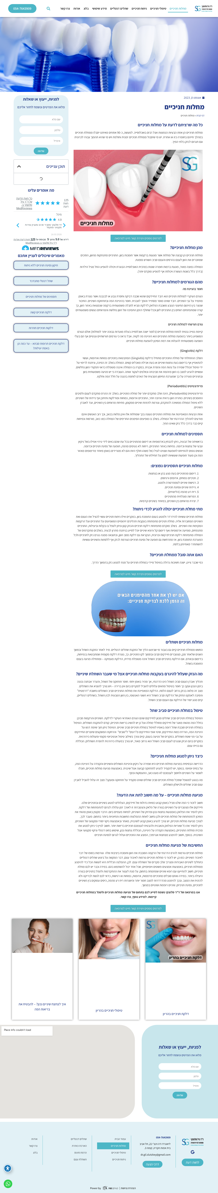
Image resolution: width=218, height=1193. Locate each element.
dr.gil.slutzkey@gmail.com (155, 1154)
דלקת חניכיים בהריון (176, 1014)
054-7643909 (163, 1137)
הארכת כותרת (79, 1146)
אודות (76, 8)
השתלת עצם (80, 1159)
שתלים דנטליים (119, 8)
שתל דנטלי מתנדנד (41, 281)
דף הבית (200, 115)
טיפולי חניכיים (158, 8)
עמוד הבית (120, 1139)
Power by (95, 1188)
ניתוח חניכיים (139, 8)
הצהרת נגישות (128, 1188)
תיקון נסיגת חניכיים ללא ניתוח (41, 265)
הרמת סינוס (80, 1152)
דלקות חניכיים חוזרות (41, 328)
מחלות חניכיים (178, 8)
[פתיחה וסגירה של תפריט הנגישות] (8, 1168)
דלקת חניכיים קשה (41, 312)
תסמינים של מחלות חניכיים (41, 297)
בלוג (86, 8)
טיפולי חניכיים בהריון (109, 1010)
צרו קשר (65, 8)
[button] (48, 8)
